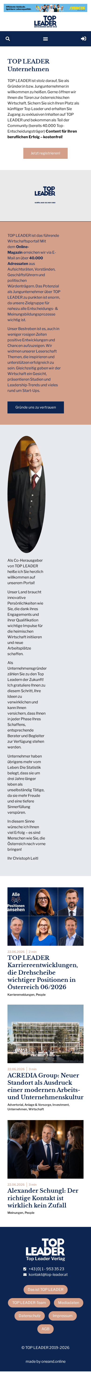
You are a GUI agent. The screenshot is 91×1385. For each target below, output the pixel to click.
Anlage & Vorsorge (37, 1105)
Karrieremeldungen (21, 994)
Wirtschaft (36, 1109)
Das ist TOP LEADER (45, 1289)
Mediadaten (68, 1302)
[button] (7, 39)
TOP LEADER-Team (29, 1302)
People (41, 994)
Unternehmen (17, 1109)
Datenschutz (30, 1316)
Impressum (63, 1316)
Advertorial (15, 1105)
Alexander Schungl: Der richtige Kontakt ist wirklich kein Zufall (42, 1198)
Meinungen (15, 1212)
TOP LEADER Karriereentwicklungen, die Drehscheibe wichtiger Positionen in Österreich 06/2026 (42, 972)
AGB (45, 1329)
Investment (60, 1105)
